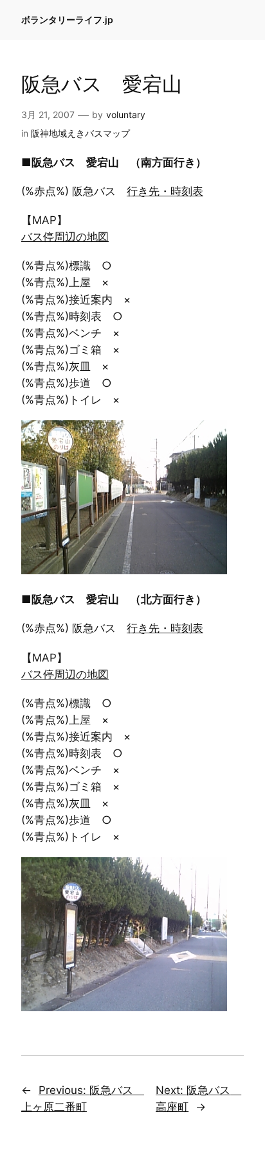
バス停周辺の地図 (65, 236)
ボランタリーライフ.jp (67, 19)
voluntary (125, 114)
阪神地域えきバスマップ (80, 133)
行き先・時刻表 (165, 191)
